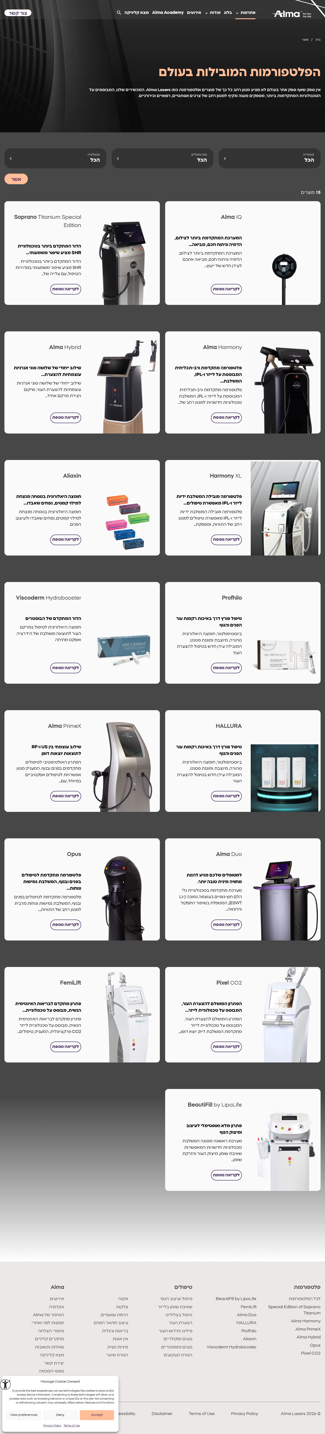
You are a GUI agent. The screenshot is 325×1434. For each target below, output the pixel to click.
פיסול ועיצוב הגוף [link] (176, 1299)
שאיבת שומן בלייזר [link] (175, 1307)
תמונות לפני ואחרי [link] (48, 1323)
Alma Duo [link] (246, 1315)
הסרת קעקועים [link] (178, 1355)
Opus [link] (315, 1345)
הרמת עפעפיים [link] (114, 1315)
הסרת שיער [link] (117, 1355)
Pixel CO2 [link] (311, 1353)
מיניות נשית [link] (117, 1347)
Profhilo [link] (248, 1331)
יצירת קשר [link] (54, 1363)
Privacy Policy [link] (52, 1425)
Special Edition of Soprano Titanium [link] (294, 1310)
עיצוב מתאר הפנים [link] (111, 1323)
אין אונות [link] (120, 1339)
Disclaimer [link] (162, 1414)
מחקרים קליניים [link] (49, 1339)
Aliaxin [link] (249, 1339)
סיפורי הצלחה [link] (51, 1331)
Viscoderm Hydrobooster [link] (231, 1347)
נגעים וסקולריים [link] (178, 1339)
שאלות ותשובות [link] (49, 1347)
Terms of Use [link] (72, 1425)
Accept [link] (97, 1415)
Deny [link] (60, 1415)
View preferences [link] (24, 1415)
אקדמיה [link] (56, 1307)
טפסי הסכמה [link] (51, 1371)
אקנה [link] (123, 1299)
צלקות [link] (122, 1307)
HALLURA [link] (246, 1323)
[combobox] (270, 158)
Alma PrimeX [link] (308, 1329)
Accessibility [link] (123, 1414)
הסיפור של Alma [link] (48, 1315)
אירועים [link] (57, 1299)
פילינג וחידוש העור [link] (175, 1331)
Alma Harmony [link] (306, 1321)
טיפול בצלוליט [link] (179, 1315)
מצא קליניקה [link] (52, 1355)
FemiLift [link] (248, 1307)
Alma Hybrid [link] (308, 1337)
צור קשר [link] (18, 13)
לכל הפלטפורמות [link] (305, 1299)
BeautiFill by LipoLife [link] (236, 1299)
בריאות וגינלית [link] (115, 1331)
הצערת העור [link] (180, 1323)
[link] (5, 1384)
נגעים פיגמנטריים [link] (176, 1347)
